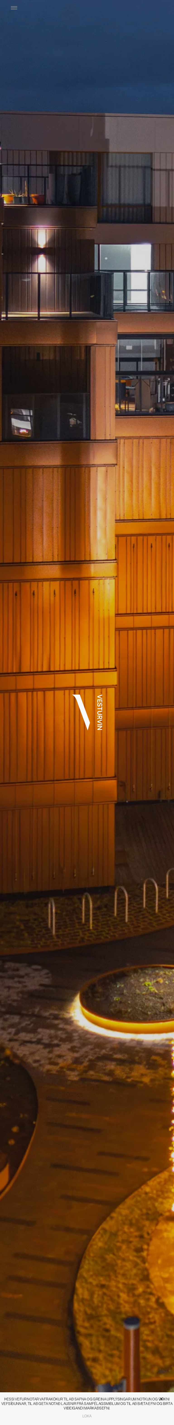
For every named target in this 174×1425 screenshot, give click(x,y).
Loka (87, 1416)
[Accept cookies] (166, 1396)
